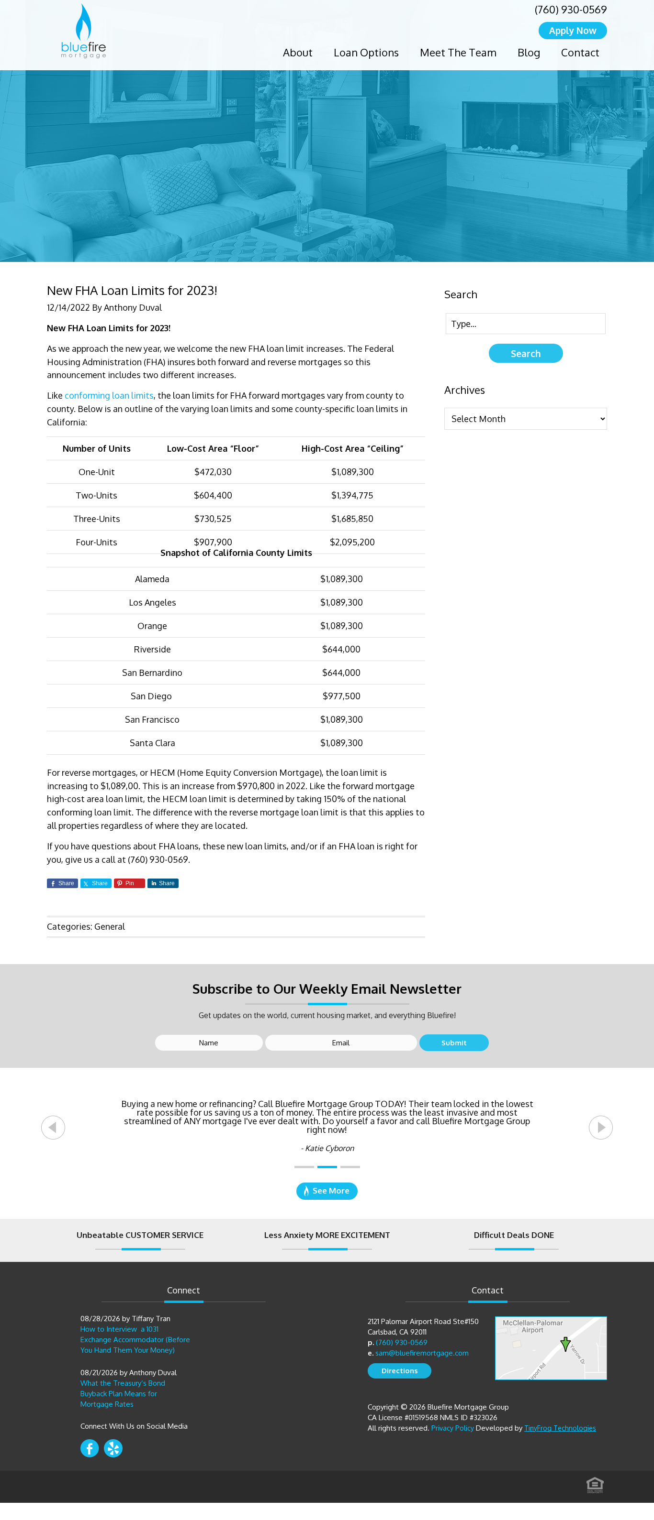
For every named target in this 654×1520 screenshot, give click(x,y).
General (109, 926)
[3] (350, 1167)
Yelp (113, 1448)
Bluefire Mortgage (83, 30)
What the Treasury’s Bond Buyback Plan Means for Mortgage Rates (122, 1394)
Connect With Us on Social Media (134, 1426)
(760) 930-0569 (571, 9)
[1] (304, 1167)
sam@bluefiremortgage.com (422, 1352)
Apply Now (573, 30)
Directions (400, 1370)
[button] (53, 1128)
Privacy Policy (452, 1428)
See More (331, 1190)
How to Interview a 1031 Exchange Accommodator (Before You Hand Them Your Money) (135, 1340)
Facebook (89, 1448)
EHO (595, 1482)
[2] (327, 1167)
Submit (454, 1042)
